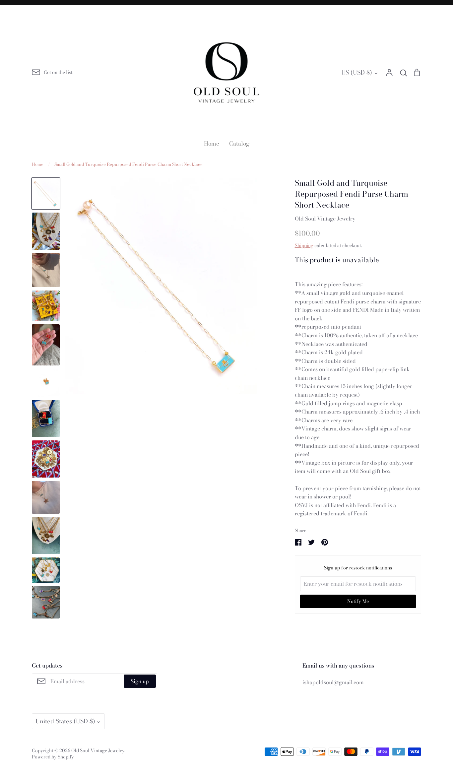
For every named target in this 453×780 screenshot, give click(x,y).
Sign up (140, 681)
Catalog (239, 143)
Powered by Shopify (53, 756)
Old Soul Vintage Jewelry (325, 219)
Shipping (304, 245)
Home (211, 143)
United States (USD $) (65, 721)
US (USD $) (356, 72)
